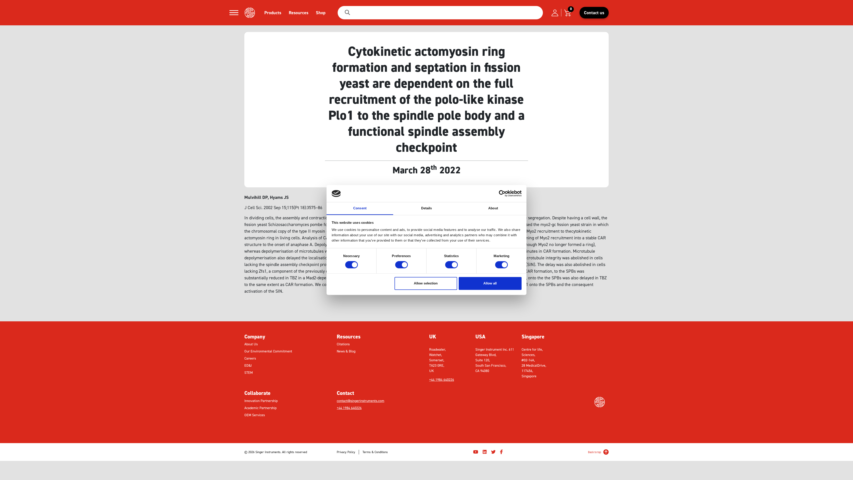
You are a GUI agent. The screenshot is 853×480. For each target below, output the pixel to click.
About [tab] (493, 208)
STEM (248, 372)
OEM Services (254, 415)
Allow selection (426, 283)
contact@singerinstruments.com (360, 400)
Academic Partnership (260, 408)
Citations (343, 344)
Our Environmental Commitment (268, 351)
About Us (251, 344)
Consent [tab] (360, 208)
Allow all (490, 283)
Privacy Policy (346, 452)
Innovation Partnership (261, 400)
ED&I (248, 365)
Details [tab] (426, 208)
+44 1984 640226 (349, 408)
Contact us (594, 13)
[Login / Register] (554, 12)
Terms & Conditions (375, 452)
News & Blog (346, 351)
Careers (250, 358)
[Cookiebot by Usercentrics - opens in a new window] (502, 193)
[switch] (401, 264)
